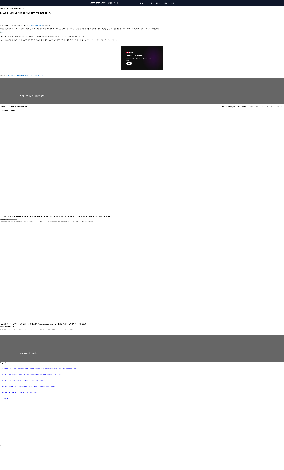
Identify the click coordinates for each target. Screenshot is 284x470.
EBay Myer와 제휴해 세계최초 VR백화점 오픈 (15, 106)
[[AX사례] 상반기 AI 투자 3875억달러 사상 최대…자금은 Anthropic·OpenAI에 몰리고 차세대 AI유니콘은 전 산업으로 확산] (71, 272)
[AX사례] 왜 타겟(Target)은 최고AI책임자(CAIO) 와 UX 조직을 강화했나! (19, 392)
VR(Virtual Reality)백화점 (35, 25)
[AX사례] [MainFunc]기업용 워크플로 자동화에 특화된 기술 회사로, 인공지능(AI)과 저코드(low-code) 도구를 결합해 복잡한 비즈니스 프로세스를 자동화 (55, 216)
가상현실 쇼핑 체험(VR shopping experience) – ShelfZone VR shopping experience (252, 106)
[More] (54, 17)
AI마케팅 (164, 3)
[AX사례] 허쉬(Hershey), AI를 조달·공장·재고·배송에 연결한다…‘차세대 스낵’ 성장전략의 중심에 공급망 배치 (28, 386)
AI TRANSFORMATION (104, 3)
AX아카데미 (149, 3)
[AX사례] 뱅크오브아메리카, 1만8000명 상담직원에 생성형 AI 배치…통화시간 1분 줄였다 (23, 380)
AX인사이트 (157, 3)
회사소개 (171, 3)
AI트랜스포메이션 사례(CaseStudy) (14, 8)
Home (2, 8)
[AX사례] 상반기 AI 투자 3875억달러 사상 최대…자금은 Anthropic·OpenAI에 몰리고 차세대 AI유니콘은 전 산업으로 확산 (44, 324)
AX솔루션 (140, 3)
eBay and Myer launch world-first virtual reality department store (26, 75)
